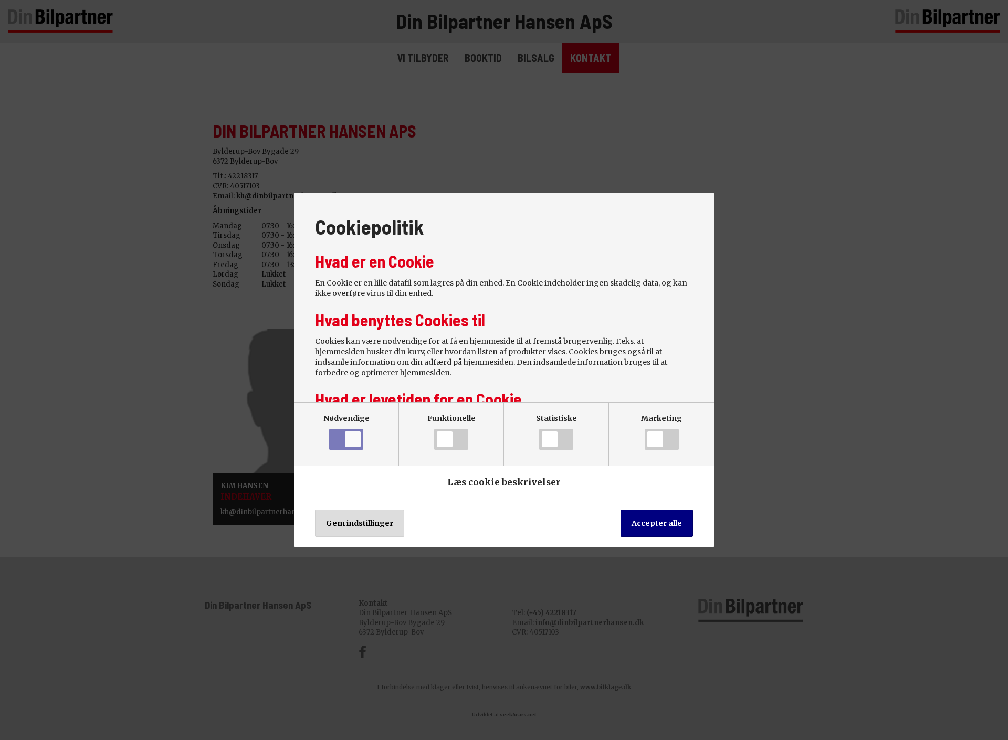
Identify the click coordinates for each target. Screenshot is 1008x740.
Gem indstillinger (359, 523)
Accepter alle (657, 523)
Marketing (661, 418)
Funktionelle (451, 418)
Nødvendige (346, 418)
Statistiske (556, 418)
